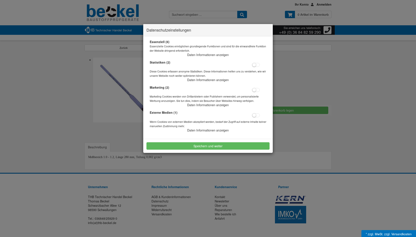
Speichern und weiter (208, 146)
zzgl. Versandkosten (398, 234)
